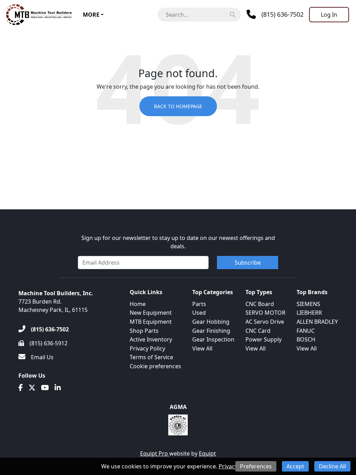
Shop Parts (144, 331)
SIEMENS (308, 304)
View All (202, 348)
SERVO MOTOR (265, 312)
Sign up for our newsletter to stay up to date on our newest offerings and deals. (178, 242)
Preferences (256, 466)
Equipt (207, 453)
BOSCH (306, 339)
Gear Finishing (211, 331)
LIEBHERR (309, 312)
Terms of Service (151, 357)
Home (138, 304)
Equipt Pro (154, 453)
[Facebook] (20, 388)
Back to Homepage (178, 106)
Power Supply (263, 339)
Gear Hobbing (210, 321)
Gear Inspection (213, 339)
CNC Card (257, 331)
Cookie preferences (155, 366)
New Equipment (151, 312)
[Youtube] (45, 388)
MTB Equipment (151, 321)
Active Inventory (151, 339)
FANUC (306, 331)
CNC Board (259, 304)
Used (199, 312)
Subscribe (248, 262)
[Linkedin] (58, 388)
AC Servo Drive (264, 321)
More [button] (91, 14)
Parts (199, 304)
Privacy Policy (147, 348)
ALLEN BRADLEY (317, 321)
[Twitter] (32, 388)
